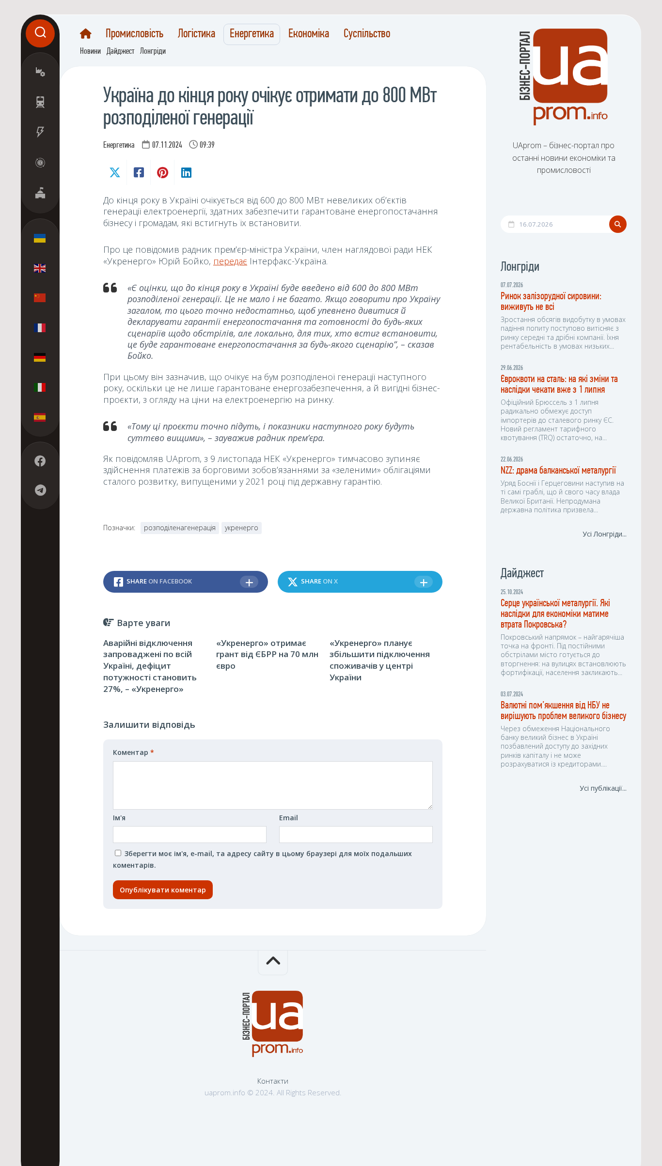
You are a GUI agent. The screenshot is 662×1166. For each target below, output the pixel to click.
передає (230, 261)
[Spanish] (40, 417)
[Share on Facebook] (138, 172)
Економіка (308, 34)
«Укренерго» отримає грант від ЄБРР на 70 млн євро (267, 654)
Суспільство (367, 34)
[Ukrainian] (40, 238)
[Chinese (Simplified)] (40, 298)
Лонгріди (153, 51)
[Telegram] (40, 490)
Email (288, 817)
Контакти (272, 1081)
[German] (40, 357)
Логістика (196, 34)
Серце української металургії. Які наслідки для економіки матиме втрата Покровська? (555, 614)
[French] (40, 327)
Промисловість (134, 34)
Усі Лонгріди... (605, 533)
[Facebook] (40, 461)
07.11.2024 (167, 145)
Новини (90, 51)
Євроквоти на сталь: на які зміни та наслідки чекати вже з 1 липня (559, 385)
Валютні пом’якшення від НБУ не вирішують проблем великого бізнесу (563, 711)
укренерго (241, 527)
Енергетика (252, 34)
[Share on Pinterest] (162, 172)
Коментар (133, 752)
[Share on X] (114, 172)
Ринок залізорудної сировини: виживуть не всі (551, 302)
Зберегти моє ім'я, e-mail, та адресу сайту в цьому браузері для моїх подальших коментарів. (262, 859)
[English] (40, 268)
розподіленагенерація (180, 527)
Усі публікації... (603, 788)
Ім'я (119, 817)
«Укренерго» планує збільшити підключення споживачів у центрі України (380, 660)
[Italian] (40, 387)
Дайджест (120, 51)
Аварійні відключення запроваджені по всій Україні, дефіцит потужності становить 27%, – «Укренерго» (150, 665)
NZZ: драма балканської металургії (558, 470)
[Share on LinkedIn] (186, 172)
